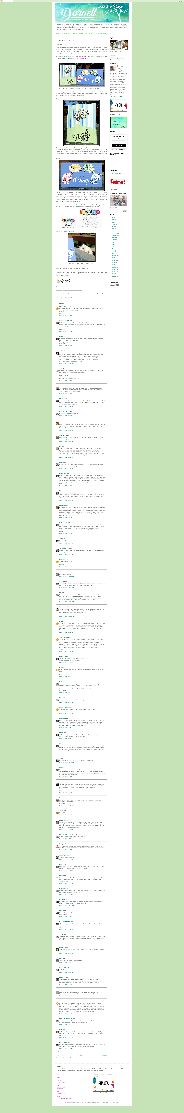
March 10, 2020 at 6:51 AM (66, 485)
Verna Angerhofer (64, 548)
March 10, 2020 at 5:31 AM (66, 430)
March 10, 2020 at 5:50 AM (66, 441)
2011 (113, 278)
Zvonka (61, 810)
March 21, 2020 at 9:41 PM (66, 1024)
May (113, 248)
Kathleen (61, 667)
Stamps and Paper (64, 320)
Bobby (61, 844)
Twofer (77, 206)
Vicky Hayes (62, 637)
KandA (61, 875)
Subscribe (119, 145)
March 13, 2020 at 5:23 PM (66, 953)
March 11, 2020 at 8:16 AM (66, 815)
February (114, 255)
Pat (60, 446)
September (115, 239)
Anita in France (63, 350)
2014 (113, 271)
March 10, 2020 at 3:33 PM (66, 692)
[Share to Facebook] (70, 297)
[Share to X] (69, 297)
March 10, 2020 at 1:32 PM (66, 632)
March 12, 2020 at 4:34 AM (66, 883)
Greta (60, 1029)
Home (81, 1055)
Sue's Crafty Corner (64, 921)
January (114, 257)
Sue (60, 368)
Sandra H (61, 398)
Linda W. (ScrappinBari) (65, 1018)
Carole (61, 386)
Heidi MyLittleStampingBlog (67, 834)
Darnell (121, 66)
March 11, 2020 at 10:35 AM (66, 838)
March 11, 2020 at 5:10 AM (66, 776)
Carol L (61, 1001)
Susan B (61, 581)
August (114, 242)
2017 (113, 265)
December (114, 233)
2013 (113, 274)
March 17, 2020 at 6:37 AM (66, 984)
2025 (113, 219)
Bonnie (61, 732)
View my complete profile (116, 96)
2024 (113, 222)
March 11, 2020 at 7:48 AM (66, 805)
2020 (113, 231)
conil (60, 572)
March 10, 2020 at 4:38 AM (66, 380)
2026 (113, 217)
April (113, 251)
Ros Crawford (63, 888)
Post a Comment (62, 1051)
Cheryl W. (62, 743)
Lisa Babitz (62, 977)
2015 (113, 269)
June (113, 246)
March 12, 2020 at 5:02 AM (66, 894)
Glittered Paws (63, 1042)
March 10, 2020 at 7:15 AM (66, 500)
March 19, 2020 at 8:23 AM (66, 1013)
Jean (60, 538)
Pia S (60, 462)
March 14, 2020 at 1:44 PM (66, 962)
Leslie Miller (62, 718)
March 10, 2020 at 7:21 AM (66, 517)
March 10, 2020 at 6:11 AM (66, 457)
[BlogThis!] (67, 297)
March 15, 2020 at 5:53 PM (66, 972)
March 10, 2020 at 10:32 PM (66, 762)
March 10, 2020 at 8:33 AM (66, 533)
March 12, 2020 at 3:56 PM (66, 929)
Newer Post (59, 1055)
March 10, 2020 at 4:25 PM (66, 713)
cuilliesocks (62, 656)
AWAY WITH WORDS (77, 33)
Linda (60, 958)
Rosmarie (62, 899)
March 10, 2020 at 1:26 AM (66, 315)
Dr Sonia (61, 564)
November (114, 235)
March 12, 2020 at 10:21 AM (66, 905)
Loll (60, 592)
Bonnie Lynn (62, 855)
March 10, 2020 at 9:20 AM (66, 567)
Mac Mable (62, 607)
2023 (113, 224)
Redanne (61, 681)
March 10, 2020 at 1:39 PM (66, 651)
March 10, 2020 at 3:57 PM (66, 702)
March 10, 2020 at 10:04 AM (66, 576)
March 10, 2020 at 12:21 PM (66, 601)
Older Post (104, 1055)
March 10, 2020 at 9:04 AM (66, 554)
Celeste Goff (62, 967)
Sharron (61, 934)
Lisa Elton (62, 947)
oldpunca (62, 782)
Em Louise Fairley (64, 411)
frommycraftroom (64, 707)
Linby (60, 798)
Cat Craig (61, 421)
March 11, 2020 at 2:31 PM (66, 859)
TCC (80, 199)
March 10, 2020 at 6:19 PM (66, 753)
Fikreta (61, 910)
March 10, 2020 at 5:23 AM (66, 406)
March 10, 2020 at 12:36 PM (66, 616)
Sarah (61, 767)
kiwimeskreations (64, 306)
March (113, 253)
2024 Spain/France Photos (118, 173)
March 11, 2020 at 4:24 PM (66, 870)
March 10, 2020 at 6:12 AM (66, 468)
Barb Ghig (62, 621)
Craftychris (62, 435)
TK (60, 758)
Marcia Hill (62, 505)
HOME (57, 33)
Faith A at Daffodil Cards (66, 522)
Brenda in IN (62, 473)
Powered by (115, 149)
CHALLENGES (88, 33)
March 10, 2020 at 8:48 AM (66, 543)
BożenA (61, 990)
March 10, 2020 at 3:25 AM (66, 331)
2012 (113, 276)
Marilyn (61, 336)
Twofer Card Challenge (67, 58)
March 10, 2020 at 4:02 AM (66, 345)
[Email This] (66, 297)
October (114, 237)
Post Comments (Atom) (69, 1057)
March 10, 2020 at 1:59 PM (66, 662)
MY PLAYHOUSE (66, 33)
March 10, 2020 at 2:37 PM (66, 676)
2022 (113, 226)
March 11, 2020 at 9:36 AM (66, 829)
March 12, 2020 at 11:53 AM (66, 916)
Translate (122, 60)
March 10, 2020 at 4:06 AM (66, 363)
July (113, 244)
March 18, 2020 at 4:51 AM (66, 996)
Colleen (61, 864)
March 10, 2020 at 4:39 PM (66, 738)
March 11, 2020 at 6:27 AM (66, 792)
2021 (113, 228)
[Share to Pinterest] (71, 297)
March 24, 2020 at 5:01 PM (66, 1037)
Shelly (61, 697)
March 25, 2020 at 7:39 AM (66, 1048)
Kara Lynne (62, 820)
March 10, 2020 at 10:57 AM (66, 587)
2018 (113, 262)
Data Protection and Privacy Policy (103, 33)
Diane (61, 491)
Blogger (117, 1102)
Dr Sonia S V (62, 559)
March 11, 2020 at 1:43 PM (66, 850)
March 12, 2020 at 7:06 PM (66, 942)
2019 (113, 260)
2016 (113, 267)
